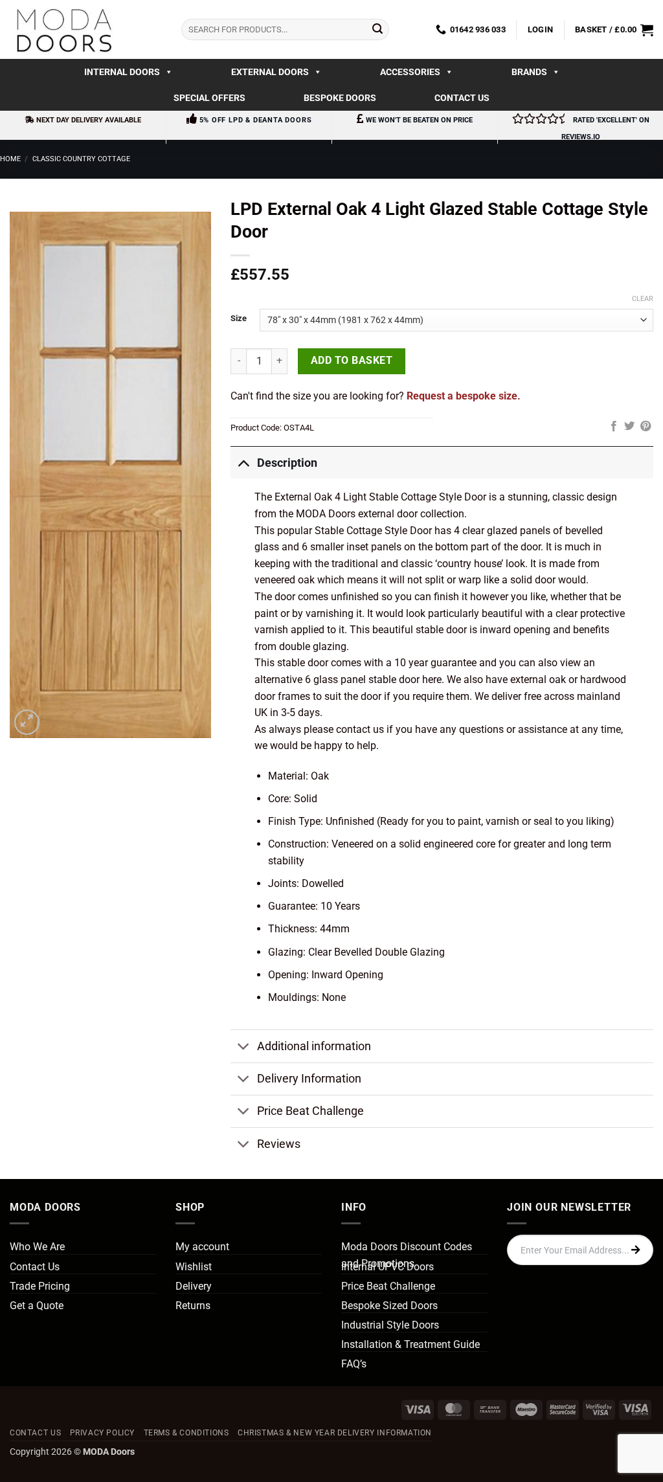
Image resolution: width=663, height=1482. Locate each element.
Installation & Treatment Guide (410, 1344)
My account (202, 1247)
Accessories (410, 72)
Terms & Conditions (186, 1432)
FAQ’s (353, 1364)
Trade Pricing (40, 1286)
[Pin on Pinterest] (645, 426)
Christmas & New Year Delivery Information (335, 1432)
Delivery (193, 1286)
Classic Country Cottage (81, 159)
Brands (529, 72)
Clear (642, 299)
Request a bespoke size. (464, 396)
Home (10, 159)
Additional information (314, 1046)
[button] (540, 29)
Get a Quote (36, 1305)
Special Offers (209, 98)
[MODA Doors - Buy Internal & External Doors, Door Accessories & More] (63, 29)
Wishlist (193, 1267)
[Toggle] (243, 463)
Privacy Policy (102, 1432)
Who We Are (37, 1247)
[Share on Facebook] (614, 426)
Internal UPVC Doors (387, 1267)
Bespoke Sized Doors (389, 1305)
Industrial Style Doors (390, 1325)
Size (238, 318)
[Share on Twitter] (629, 426)
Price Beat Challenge (310, 1111)
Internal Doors (122, 72)
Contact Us (461, 98)
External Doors (270, 72)
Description (287, 462)
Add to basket (351, 360)
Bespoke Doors (340, 98)
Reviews (278, 1144)
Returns (192, 1305)
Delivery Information (309, 1078)
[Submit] (377, 30)
